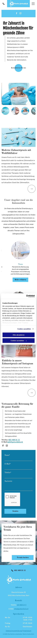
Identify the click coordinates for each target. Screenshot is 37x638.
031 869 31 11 (14, 440)
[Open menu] (33, 3)
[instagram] (20, 13)
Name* (7, 455)
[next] (33, 262)
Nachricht (8, 481)
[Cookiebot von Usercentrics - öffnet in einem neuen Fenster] (26, 296)
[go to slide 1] (5, 111)
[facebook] (16, 13)
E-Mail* (8, 464)
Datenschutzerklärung (14, 631)
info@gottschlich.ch (21, 609)
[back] (4, 262)
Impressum (27, 631)
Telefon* (8, 472)
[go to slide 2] (15, 111)
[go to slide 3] (25, 111)
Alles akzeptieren (18, 335)
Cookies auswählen (24, 329)
